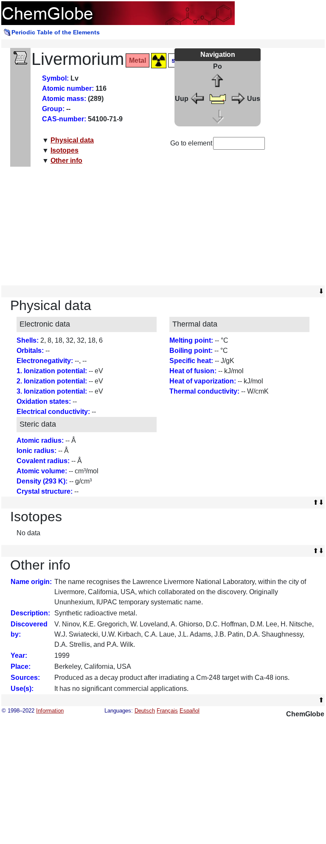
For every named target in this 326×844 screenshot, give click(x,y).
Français (167, 710)
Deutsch (145, 710)
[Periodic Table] (217, 98)
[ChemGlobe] (118, 12)
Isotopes (65, 150)
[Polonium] (217, 80)
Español (190, 710)
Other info (66, 160)
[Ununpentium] (197, 98)
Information (50, 710)
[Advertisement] (163, 226)
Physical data (72, 140)
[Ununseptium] (237, 98)
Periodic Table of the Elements (55, 32)
